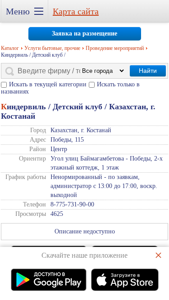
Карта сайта (76, 11)
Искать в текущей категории (48, 84)
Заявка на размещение (84, 33)
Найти (148, 70)
